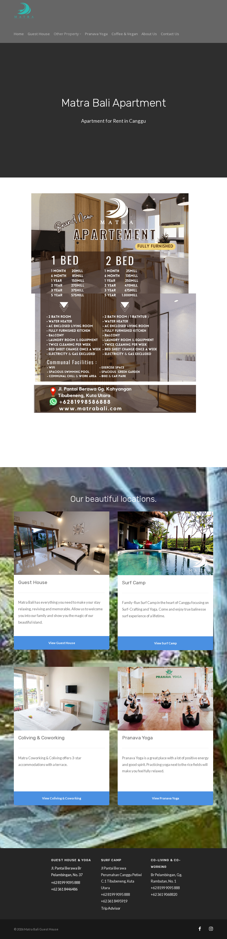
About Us (149, 33)
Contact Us (170, 33)
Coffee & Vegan (125, 33)
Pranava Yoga (96, 33)
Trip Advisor (110, 908)
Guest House (39, 33)
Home (19, 33)
